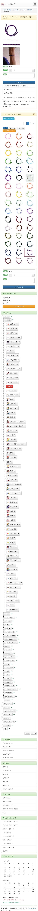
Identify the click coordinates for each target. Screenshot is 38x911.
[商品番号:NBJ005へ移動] (19, 194)
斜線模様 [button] (12, 520)
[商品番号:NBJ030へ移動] (19, 236)
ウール (7, 664)
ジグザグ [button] (12, 412)
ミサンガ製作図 (7, 832)
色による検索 (6, 747)
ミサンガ (15, 10)
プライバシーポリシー (9, 805)
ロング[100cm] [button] (13, 378)
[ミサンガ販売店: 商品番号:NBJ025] (19, 30)
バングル (6, 707)
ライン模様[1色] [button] (14, 533)
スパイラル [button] (12, 390)
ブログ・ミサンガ (8, 789)
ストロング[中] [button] (13, 556)
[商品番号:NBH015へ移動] (30, 169)
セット (7, 700)
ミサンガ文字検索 (8, 758)
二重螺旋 (29, 10)
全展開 (34, 733)
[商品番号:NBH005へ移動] (8, 153)
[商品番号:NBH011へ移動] (19, 169)
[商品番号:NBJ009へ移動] (30, 202)
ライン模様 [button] (12, 529)
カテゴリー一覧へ (9, 119)
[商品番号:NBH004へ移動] (19, 144)
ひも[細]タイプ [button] (13, 355)
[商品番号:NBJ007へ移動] (8, 202)
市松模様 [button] (12, 538)
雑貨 (5, 729)
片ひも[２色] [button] (13, 430)
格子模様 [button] (12, 542)
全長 (10, 128)
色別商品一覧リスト (8, 743)
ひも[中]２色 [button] (13, 333)
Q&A (4, 812)
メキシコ (7, 650)
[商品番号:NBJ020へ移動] (8, 244)
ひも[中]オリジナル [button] (14, 337)
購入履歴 (5, 774)
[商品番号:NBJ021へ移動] (19, 244)
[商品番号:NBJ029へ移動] (30, 219)
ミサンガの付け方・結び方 (10, 825)
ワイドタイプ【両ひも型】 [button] (17, 426)
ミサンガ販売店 (9, 4)
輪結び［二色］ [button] (13, 395)
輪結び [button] (11, 399)
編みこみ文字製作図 (8, 829)
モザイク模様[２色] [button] (14, 493)
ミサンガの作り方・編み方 (10, 821)
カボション (8, 653)
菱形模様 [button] (12, 515)
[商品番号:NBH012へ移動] (8, 178)
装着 (23, 128)
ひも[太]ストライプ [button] (14, 369)
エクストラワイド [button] (14, 587)
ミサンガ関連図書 (8, 843)
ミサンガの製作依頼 (8, 836)
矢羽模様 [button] (12, 511)
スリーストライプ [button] (14, 342)
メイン (5, 128)
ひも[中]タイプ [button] (13, 324)
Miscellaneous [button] (13, 609)
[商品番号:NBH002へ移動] (8, 136)
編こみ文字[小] (9, 696)
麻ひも (7, 625)
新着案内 (5, 767)
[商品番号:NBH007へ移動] (8, 161)
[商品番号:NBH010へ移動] (8, 169)
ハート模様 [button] (12, 439)
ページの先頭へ (32, 908)
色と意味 (5, 851)
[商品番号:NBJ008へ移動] (19, 202)
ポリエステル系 (9, 685)
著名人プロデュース (8, 847)
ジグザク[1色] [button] (13, 408)
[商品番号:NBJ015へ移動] (8, 227)
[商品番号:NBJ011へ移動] (19, 211)
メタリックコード (10, 635)
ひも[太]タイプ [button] (13, 364)
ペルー (7, 646)
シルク (7, 614)
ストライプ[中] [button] (13, 382)
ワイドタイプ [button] (13, 547)
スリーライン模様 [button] (14, 524)
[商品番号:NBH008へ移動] (19, 161)
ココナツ (7, 678)
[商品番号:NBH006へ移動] (30, 153)
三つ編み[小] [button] (13, 569)
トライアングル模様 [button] (15, 484)
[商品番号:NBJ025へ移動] (30, 252)
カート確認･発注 (19, 306)
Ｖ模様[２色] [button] (13, 502)
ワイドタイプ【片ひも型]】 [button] (17, 421)
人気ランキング (7, 770)
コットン (22, 10)
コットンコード (9, 660)
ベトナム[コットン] (10, 639)
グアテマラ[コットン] (11, 643)
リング (7, 671)
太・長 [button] (11, 605)
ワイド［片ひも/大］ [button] (15, 448)
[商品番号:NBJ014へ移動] (19, 219)
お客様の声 (6, 778)
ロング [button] (11, 351)
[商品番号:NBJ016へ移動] (19, 227)
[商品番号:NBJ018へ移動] (8, 236)
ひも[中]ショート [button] (14, 346)
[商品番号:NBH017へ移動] (8, 144)
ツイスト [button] (12, 565)
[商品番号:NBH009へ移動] (30, 161)
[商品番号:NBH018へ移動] (19, 153)
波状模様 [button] (12, 471)
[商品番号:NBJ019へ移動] (30, 236)
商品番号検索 (6, 754)
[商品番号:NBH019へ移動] (30, 144)
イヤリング (7, 725)
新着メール (6, 781)
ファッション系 (9, 632)
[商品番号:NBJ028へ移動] (30, 261)
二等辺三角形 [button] (13, 480)
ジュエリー (8, 682)
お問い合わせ (6, 798)
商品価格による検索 (8, 750)
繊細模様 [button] (12, 417)
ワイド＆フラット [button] (14, 560)
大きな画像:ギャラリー (9, 131)
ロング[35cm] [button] (13, 373)
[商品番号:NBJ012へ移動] (30, 211)
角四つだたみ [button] (13, 578)
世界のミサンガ (7, 840)
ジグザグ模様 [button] (13, 403)
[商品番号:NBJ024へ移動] (19, 252)
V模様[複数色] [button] (13, 506)
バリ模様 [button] (12, 435)
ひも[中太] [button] (12, 596)
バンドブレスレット (9, 711)
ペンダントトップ (9, 722)
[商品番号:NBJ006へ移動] (30, 194)
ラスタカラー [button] (13, 591)
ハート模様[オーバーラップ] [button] (17, 444)
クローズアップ (16, 128)
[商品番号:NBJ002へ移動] (19, 186)
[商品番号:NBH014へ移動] (30, 178)
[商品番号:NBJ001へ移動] (8, 186)
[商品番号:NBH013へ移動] (19, 178)
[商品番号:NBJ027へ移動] (19, 261)
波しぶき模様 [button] (13, 475)
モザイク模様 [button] (13, 497)
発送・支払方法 (7, 801)
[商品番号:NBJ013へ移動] (8, 219)
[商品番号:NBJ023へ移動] (8, 252)
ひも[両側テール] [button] (14, 600)
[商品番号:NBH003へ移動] (19, 136)
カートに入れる (19, 82)
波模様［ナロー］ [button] (14, 466)
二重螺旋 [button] (9, 386)
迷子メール (6, 785)
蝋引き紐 (7, 628)
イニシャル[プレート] (11, 689)
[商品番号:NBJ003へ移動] (30, 186)
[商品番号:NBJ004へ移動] (8, 194)
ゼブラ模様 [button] (12, 457)
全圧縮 (27, 733)
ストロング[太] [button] (13, 551)
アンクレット (7, 714)
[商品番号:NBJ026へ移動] (8, 261)
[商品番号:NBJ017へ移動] (30, 227)
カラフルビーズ (9, 657)
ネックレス (7, 718)
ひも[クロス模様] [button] (14, 360)
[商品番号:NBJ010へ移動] (8, 211)
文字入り (7, 621)
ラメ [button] (10, 462)
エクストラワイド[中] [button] (15, 583)
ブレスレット (7, 704)
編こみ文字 (8, 693)
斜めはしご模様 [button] (13, 489)
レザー (7, 675)
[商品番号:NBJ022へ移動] (30, 244)
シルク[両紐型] (9, 617)
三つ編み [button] (12, 574)
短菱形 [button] (11, 453)
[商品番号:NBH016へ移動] (30, 136)
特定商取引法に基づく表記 (10, 809)
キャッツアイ (9, 668)
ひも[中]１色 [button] (13, 328)
